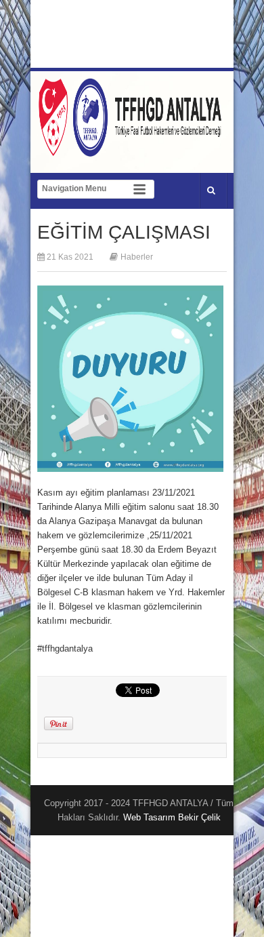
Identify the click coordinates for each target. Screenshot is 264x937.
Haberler (136, 257)
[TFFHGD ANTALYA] (132, 148)
